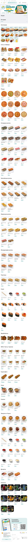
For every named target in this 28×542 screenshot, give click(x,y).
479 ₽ (22, 285)
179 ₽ (15, 309)
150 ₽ (2, 514)
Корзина (25, 2)
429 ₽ (15, 133)
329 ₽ (2, 189)
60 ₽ (2, 466)
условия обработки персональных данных (7, 536)
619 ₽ (2, 99)
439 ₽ (2, 434)
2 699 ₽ (16, 75)
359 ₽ (2, 154)
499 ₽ (9, 200)
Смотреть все (25, 15)
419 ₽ (15, 189)
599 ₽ (2, 330)
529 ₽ (15, 368)
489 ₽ (15, 435)
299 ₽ (2, 144)
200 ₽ (9, 514)
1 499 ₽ (16, 65)
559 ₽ (2, 175)
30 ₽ (8, 299)
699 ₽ (9, 211)
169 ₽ (22, 309)
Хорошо (6, 539)
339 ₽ (2, 225)
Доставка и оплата (13, 534)
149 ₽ (2, 309)
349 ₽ (2, 409)
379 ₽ (22, 143)
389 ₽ (15, 143)
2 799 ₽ (22, 75)
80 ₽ (15, 493)
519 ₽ (9, 175)
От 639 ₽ (9, 382)
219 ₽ (2, 423)
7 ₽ (1, 299)
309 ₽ (9, 225)
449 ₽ (22, 434)
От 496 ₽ (2, 382)
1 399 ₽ (2, 65)
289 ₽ (9, 133)
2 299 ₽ (9, 75)
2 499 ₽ (16, 343)
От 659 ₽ (16, 382)
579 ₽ (15, 410)
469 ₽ (15, 200)
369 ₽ (2, 211)
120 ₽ (2, 493)
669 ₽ (9, 99)
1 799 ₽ (22, 65)
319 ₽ (22, 133)
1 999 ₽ (2, 75)
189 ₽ (9, 309)
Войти (20, 3)
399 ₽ (9, 143)
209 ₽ (2, 133)
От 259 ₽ (2, 479)
